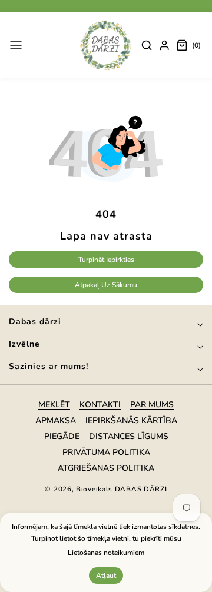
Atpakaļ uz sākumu (106, 285)
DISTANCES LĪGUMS (128, 436)
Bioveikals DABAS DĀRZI (121, 489)
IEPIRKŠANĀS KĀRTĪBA (131, 420)
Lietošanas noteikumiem (106, 552)
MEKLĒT (54, 404)
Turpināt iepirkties (106, 259)
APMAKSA (55, 420)
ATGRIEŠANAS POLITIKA (106, 468)
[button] (16, 45)
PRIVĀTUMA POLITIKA (106, 452)
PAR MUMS (152, 404)
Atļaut (106, 575)
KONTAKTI (100, 404)
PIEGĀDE (62, 436)
